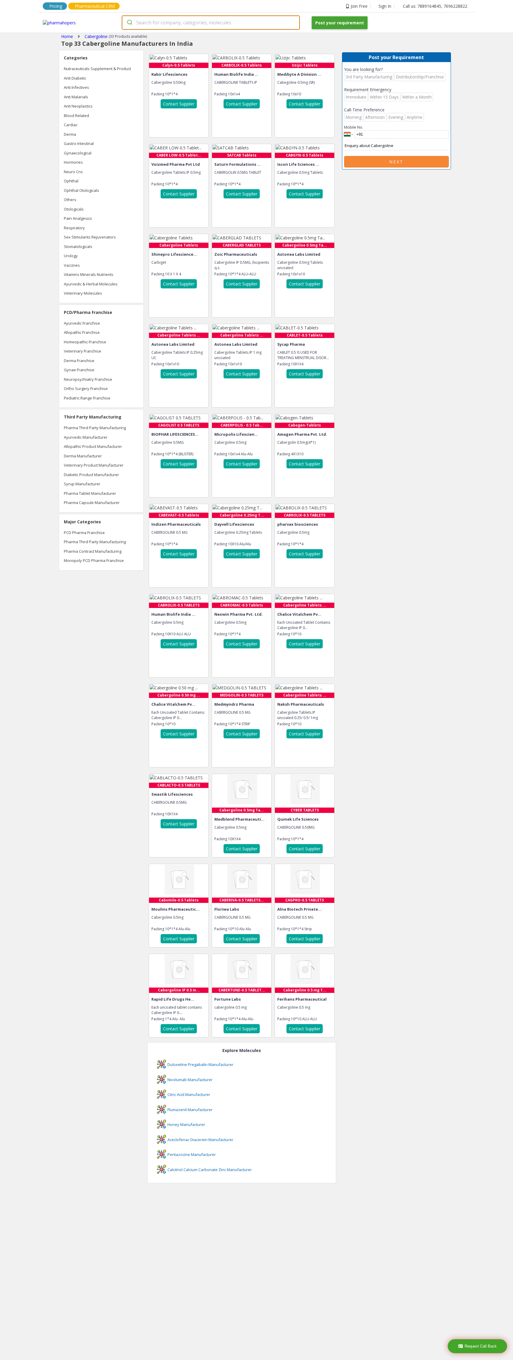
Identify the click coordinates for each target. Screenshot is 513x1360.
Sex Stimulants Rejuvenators (90, 237)
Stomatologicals (78, 246)
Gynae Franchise (79, 369)
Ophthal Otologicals (81, 190)
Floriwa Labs (226, 909)
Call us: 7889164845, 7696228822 (435, 6)
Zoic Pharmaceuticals (235, 254)
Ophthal (71, 181)
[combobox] (210, 22)
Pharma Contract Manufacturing (92, 551)
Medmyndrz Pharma (234, 704)
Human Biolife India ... (236, 74)
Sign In (385, 6)
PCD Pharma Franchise (84, 532)
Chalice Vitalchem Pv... (299, 614)
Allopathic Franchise (82, 332)
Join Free (359, 6)
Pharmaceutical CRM (95, 6)
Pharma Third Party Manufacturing (95, 427)
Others (70, 199)
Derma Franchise (79, 360)
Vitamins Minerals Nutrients (88, 274)
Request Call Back (481, 1346)
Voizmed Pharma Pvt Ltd (175, 164)
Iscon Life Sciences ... (298, 164)
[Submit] (129, 22)
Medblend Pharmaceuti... (239, 819)
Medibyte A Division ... (299, 74)
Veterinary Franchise (82, 351)
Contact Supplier (178, 104)
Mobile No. (353, 127)
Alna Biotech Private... (299, 909)
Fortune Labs (227, 999)
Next (396, 162)
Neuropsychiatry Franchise (88, 379)
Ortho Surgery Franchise (86, 388)
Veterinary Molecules (83, 293)
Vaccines (72, 265)
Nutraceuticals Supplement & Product (97, 68)
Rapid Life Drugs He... (172, 999)
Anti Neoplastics (78, 106)
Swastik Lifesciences (172, 794)
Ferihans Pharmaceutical (302, 999)
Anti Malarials (76, 96)
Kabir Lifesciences (169, 74)
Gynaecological (77, 153)
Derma (70, 134)
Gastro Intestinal (79, 143)
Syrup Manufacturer (82, 483)
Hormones (73, 162)
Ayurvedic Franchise (82, 323)
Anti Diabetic (75, 78)
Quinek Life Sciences (298, 819)
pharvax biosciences (297, 524)
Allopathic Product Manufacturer (93, 446)
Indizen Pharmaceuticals (176, 524)
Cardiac (70, 124)
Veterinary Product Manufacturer (94, 465)
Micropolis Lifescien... (236, 434)
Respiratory (74, 227)
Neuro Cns (73, 171)
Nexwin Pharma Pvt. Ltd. (238, 614)
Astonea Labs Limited (298, 254)
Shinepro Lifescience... (174, 254)
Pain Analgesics (78, 218)
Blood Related (76, 115)
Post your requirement (339, 23)
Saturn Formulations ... (237, 164)
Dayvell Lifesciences (234, 524)
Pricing (55, 6)
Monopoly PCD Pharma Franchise (94, 560)
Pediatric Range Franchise (87, 398)
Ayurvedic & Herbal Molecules (91, 284)
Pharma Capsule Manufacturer (92, 502)
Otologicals (74, 209)
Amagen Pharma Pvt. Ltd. (302, 434)
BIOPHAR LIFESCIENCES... (175, 434)
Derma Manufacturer (83, 456)
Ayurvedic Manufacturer (85, 437)
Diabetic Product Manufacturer (91, 474)
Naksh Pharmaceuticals (300, 704)
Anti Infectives (76, 87)
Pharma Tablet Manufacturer (90, 493)
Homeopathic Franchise (85, 342)
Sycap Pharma (291, 344)
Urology (71, 255)
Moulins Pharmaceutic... (175, 909)
